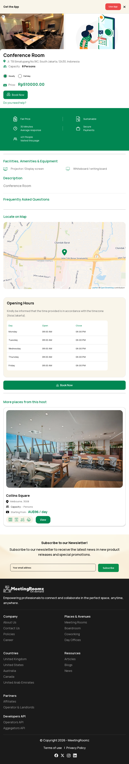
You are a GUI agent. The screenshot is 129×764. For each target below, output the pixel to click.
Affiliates (9, 701)
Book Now (18, 95)
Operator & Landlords (18, 707)
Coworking (72, 634)
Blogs (68, 665)
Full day (27, 76)
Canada (8, 677)
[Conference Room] (64, 252)
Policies (9, 634)
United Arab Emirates (18, 682)
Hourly (12, 76)
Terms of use (52, 748)
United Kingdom (15, 659)
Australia (9, 671)
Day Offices (72, 640)
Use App (113, 6)
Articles (70, 659)
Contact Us (11, 628)
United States (13, 665)
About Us (9, 622)
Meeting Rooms (75, 622)
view (43, 520)
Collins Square (18, 495)
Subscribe (108, 567)
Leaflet (95, 287)
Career (8, 640)
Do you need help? (14, 103)
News (68, 671)
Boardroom (72, 628)
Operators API (13, 722)
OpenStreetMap (107, 287)
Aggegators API (14, 728)
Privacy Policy (76, 748)
